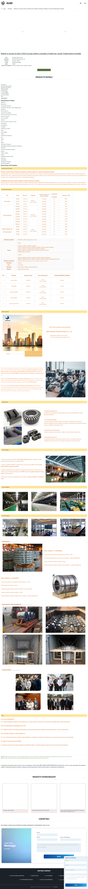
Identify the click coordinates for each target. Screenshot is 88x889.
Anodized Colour (34, 875)
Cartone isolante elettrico (43, 767)
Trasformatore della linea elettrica (13, 767)
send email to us (45, 69)
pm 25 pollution (49, 875)
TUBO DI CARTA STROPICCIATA (49, 765)
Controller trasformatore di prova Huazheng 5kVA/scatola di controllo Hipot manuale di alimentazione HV (26, 758)
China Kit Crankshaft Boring (46, 879)
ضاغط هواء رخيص (64, 879)
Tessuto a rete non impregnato (25, 765)
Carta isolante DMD (37, 765)
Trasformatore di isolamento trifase (9, 765)
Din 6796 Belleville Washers (26, 879)
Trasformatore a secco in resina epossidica (68, 765)
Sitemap (56, 886)
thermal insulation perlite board (17, 875)
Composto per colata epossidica (29, 767)
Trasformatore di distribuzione (57, 767)
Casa (4, 8)
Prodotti (10, 8)
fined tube (62, 875)
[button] (81, 3)
